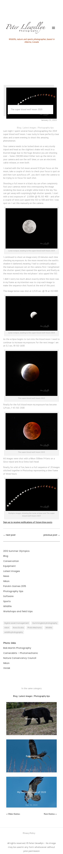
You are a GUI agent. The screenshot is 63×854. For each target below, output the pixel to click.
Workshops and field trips (18, 611)
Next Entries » (50, 813)
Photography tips (46, 127)
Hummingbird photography (44, 623)
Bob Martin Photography (17, 648)
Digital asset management (16, 623)
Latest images (29, 127)
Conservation (11, 561)
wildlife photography (13, 632)
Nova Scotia (18, 627)
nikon (6, 627)
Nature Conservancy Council (19, 658)
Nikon (6, 581)
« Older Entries (13, 813)
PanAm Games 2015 (14, 586)
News (6, 576)
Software (8, 596)
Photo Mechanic (35, 627)
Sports (7, 601)
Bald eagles (31, 755)
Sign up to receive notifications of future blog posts (27, 522)
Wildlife (7, 606)
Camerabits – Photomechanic (20, 653)
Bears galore (31, 718)
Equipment (9, 566)
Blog (19, 127)
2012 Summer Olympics (16, 551)
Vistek (6, 668)
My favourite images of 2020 (31, 792)
